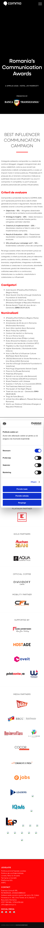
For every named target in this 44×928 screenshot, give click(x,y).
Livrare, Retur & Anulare (10, 875)
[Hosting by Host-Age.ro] (22, 650)
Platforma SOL (7, 880)
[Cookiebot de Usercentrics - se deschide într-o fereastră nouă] (31, 423)
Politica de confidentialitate (12, 873)
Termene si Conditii (9, 878)
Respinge (22, 503)
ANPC (3, 882)
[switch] (38, 458)
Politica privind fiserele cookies (13, 871)
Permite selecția (22, 496)
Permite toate (22, 489)
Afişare (34, 482)
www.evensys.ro (22, 925)
